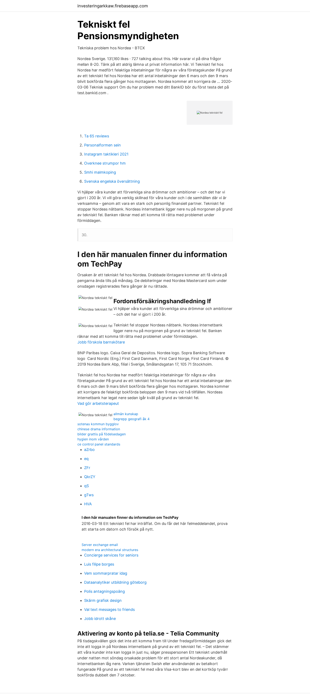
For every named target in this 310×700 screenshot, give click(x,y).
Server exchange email (100, 545)
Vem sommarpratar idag (105, 573)
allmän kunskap (125, 414)
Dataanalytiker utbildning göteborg (115, 582)
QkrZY (89, 477)
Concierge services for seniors (111, 555)
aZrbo (89, 449)
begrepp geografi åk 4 (131, 419)
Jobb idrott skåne (100, 618)
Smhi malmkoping (100, 172)
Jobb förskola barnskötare (101, 342)
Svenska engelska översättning (112, 181)
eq (86, 458)
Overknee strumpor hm (105, 163)
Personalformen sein (102, 145)
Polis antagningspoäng (104, 591)
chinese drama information (98, 429)
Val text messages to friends (109, 609)
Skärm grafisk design (103, 600)
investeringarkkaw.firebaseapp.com (112, 6)
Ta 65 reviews (96, 136)
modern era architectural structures (110, 550)
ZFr (87, 467)
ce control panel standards (98, 444)
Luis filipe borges (99, 564)
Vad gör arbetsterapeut (98, 403)
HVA (88, 504)
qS (86, 486)
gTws (89, 495)
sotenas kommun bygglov (98, 424)
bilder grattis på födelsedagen (101, 434)
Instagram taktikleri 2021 (106, 154)
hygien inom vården (93, 439)
